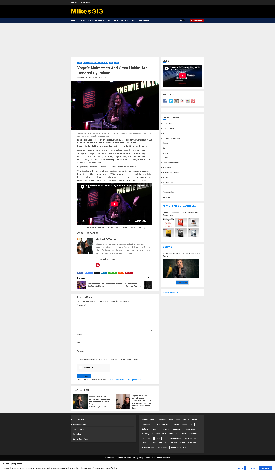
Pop (111, 62)
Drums (165, 153)
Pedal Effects (168, 187)
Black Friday (144, 20)
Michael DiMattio (85, 77)
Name (79, 334)
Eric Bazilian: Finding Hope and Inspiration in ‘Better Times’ (99, 401)
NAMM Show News (189, 434)
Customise (237, 468)
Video (73, 20)
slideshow (163, 443)
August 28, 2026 (96, 407)
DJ (164, 148)
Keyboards (167, 168)
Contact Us (77, 434)
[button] (187, 20)
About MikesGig (79, 419)
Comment (81, 305)
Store (133, 20)
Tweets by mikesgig (170, 292)
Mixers (165, 177)
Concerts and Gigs (162, 424)
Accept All (265, 468)
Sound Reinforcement (188, 443)
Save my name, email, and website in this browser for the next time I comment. (109, 359)
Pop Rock (99, 396)
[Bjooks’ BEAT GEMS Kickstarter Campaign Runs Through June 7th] (181, 228)
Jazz (79, 62)
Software (166, 197)
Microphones (168, 182)
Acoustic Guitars (148, 420)
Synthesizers (162, 447)
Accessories (168, 124)
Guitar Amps (164, 429)
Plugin (134, 396)
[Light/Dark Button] (182, 20)
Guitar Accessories (149, 429)
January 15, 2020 (100, 77)
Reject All (252, 468)
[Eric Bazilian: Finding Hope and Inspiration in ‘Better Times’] (80, 401)
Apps (165, 133)
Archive (186, 420)
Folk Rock (92, 396)
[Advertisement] (137, 39)
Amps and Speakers (165, 420)
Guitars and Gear (95, 20)
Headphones (177, 429)
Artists (124, 20)
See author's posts (107, 259)
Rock (116, 62)
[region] (137, 466)
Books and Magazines (171, 138)
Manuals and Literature (171, 172)
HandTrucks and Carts (171, 163)
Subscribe (198, 20)
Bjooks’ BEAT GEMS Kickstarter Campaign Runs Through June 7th (181, 213)
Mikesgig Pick (93, 62)
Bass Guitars (146, 424)
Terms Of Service (79, 424)
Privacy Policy (78, 429)
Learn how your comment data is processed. (124, 380)
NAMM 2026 (174, 434)
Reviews (82, 20)
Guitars (165, 158)
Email (79, 343)
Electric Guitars (187, 424)
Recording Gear (168, 192)
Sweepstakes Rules (80, 439)
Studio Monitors (148, 447)
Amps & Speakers (169, 128)
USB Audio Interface (138, 398)
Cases (165, 143)
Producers (139, 396)
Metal (85, 62)
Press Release (175, 438)
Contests (175, 424)
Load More (182, 282)
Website (80, 351)
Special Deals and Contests (179, 206)
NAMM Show (112, 20)
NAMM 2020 (104, 62)
